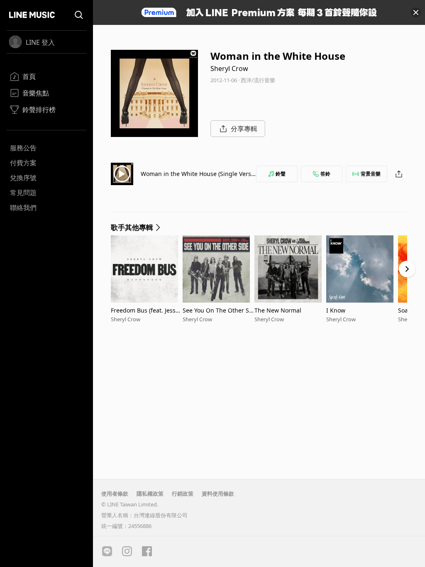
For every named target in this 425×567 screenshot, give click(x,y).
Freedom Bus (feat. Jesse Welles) (145, 310)
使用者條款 (114, 493)
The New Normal (277, 310)
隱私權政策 (150, 493)
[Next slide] (407, 269)
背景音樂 (371, 173)
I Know (335, 310)
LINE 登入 (40, 42)
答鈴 (325, 173)
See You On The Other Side (218, 310)
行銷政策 (182, 493)
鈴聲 (281, 173)
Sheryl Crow (229, 68)
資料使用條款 (218, 493)
